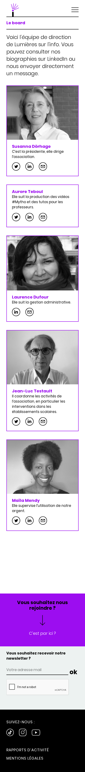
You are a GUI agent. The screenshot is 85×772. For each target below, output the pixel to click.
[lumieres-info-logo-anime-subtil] (14, 8)
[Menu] (75, 8)
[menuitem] (75, 8)
